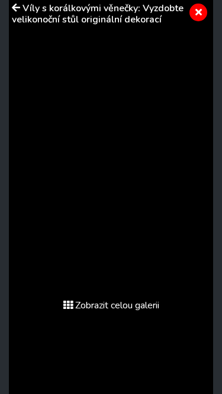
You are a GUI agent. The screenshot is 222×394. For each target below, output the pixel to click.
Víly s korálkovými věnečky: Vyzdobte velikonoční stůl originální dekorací (98, 14)
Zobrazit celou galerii (117, 305)
